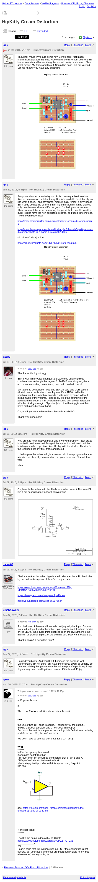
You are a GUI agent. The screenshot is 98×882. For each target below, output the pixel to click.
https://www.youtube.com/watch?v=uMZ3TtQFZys (45, 840)
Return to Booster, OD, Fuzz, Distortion (26, 867)
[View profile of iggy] (8, 61)
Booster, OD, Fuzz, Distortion (77, 3)
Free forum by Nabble (14, 877)
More (88, 45)
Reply (67, 45)
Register (91, 6)
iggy (5, 45)
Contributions (32, 3)
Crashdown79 (11, 610)
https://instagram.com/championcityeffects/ (41, 595)
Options (87, 37)
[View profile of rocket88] (8, 581)
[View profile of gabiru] (8, 373)
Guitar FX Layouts (12, 3)
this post (32, 368)
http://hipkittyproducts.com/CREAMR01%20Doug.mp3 (47, 243)
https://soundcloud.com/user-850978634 (40, 600)
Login (82, 6)
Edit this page (87, 877)
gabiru (6, 356)
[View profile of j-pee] (8, 696)
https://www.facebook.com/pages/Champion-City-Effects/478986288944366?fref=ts (45, 588)
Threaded (42, 31)
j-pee (6, 679)
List (26, 31)
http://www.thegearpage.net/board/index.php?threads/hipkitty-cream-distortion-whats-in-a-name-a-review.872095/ (55, 230)
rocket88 (8, 564)
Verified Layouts (50, 3)
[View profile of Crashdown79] (8, 626)
